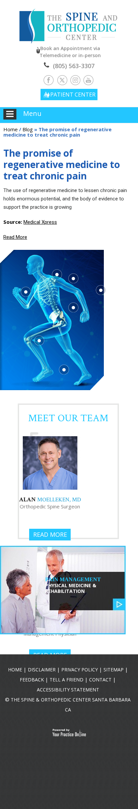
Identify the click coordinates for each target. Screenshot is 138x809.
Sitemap (114, 669)
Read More (15, 237)
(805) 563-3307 (73, 66)
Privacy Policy (79, 669)
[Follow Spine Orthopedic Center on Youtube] (88, 79)
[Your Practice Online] (69, 732)
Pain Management (73, 585)
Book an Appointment (70, 51)
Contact (100, 679)
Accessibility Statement (68, 689)
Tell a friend (66, 679)
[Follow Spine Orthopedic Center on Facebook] (49, 79)
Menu (32, 113)
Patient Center (72, 94)
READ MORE (50, 534)
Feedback (32, 679)
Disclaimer (42, 669)
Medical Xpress (40, 222)
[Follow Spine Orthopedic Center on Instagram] (75, 79)
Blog (27, 129)
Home (10, 129)
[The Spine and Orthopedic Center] (69, 21)
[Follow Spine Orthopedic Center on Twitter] (62, 79)
